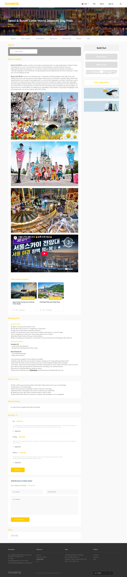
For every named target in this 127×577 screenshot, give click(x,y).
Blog (94, 559)
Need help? (14, 535)
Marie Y (15, 452)
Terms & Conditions (41, 557)
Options (13, 38)
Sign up (110, 4)
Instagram (95, 557)
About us (38, 555)
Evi (14, 421)
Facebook (96, 555)
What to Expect (26, 38)
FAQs (88, 38)
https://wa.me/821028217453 (79, 559)
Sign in (102, 4)
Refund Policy (66, 38)
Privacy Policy (39, 559)
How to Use (53, 38)
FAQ (94, 4)
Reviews (79, 38)
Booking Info (40, 38)
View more (18, 470)
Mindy (15, 437)
